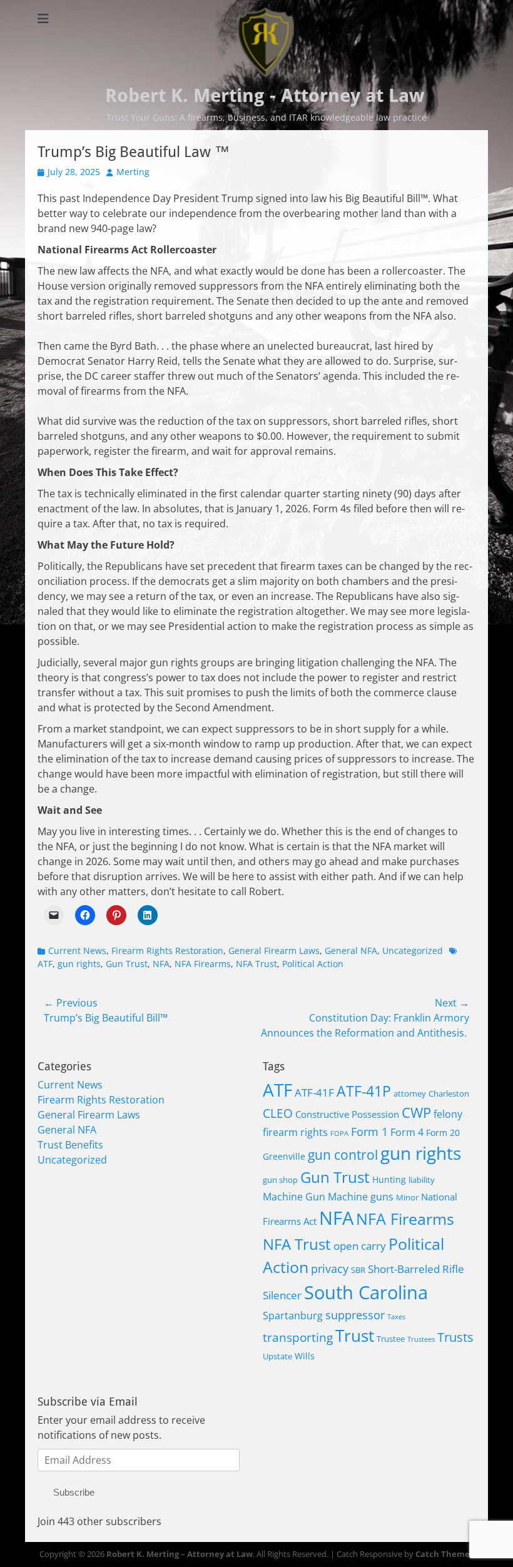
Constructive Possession (347, 1114)
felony (448, 1114)
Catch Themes (444, 1553)
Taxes (396, 1316)
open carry (359, 1246)
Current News (77, 950)
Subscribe (73, 1492)
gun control (343, 1154)
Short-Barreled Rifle (416, 1269)
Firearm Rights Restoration (167, 950)
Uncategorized (412, 950)
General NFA (351, 950)
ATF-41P (364, 1091)
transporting (298, 1337)
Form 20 (443, 1132)
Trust (354, 1335)
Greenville (284, 1156)
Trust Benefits (70, 1145)
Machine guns (361, 1196)
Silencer (282, 1295)
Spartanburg (293, 1315)
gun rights (79, 964)
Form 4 (407, 1132)
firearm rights (295, 1132)
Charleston (449, 1093)
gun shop (280, 1180)
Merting (133, 172)
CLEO (278, 1113)
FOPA (339, 1133)
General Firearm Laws (274, 950)
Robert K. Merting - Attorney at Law (264, 95)
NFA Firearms (203, 964)
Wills (305, 1356)
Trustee (391, 1339)
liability (422, 1180)
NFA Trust (256, 964)
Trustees (421, 1339)
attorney (410, 1093)
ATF (277, 1090)
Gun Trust (127, 964)
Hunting (389, 1179)
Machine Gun (294, 1196)
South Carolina (366, 1292)
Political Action (312, 964)
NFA (161, 964)
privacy (329, 1268)
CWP (416, 1112)
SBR (358, 1270)
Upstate (277, 1356)
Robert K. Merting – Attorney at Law (179, 1553)
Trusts (455, 1337)
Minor (407, 1197)
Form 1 (369, 1131)
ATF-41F (314, 1092)
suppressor (355, 1314)
